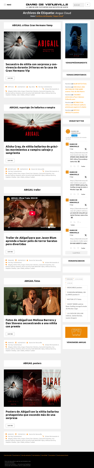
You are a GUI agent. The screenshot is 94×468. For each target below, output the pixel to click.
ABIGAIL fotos (32, 281)
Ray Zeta (32, 87)
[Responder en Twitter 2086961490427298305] (71, 194)
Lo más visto (69, 283)
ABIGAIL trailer (32, 189)
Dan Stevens (34, 91)
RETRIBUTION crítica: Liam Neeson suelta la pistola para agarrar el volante (75, 105)
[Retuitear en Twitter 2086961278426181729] (75, 222)
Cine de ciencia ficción (62, 455)
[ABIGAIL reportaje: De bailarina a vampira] (32, 128)
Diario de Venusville (37, 169)
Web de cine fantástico (11, 464)
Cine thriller (44, 455)
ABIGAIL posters (32, 363)
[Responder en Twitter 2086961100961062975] (71, 248)
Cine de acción (7, 455)
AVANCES (11, 342)
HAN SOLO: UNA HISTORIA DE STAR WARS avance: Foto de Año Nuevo (75, 89)
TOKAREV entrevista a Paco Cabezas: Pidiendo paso (74, 97)
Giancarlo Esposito (45, 91)
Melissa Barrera (50, 93)
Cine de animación (26, 455)
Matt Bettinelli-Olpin (38, 93)
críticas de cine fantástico (24, 464)
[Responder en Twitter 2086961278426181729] (71, 222)
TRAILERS (11, 260)
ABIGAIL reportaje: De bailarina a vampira (32, 107)
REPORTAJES (12, 169)
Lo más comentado (79, 279)
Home (32, 16)
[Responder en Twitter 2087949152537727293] (71, 166)
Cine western (52, 455)
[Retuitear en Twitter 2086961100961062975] (75, 248)
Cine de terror (16, 455)
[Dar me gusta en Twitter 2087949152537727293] (79, 166)
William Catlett (30, 95)
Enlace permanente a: (52, 89)
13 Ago (71, 149)
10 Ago (71, 177)
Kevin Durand (26, 93)
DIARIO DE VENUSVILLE (74, 145)
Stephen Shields (11, 95)
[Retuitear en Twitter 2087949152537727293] (75, 166)
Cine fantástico (36, 455)
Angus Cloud (25, 91)
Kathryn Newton (15, 93)
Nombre (68, 84)
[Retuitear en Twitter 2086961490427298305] (75, 194)
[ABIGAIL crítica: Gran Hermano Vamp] (32, 45)
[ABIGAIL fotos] (32, 301)
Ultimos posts (69, 279)
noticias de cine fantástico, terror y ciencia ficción (17, 465)
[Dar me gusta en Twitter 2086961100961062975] (79, 248)
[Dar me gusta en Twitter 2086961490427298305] (79, 194)
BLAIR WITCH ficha (80, 84)
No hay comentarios (45, 87)
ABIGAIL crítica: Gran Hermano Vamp (32, 25)
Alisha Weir (16, 91)
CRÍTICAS (11, 87)
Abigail (10, 91)
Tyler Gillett (20, 95)
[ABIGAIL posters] (32, 388)
